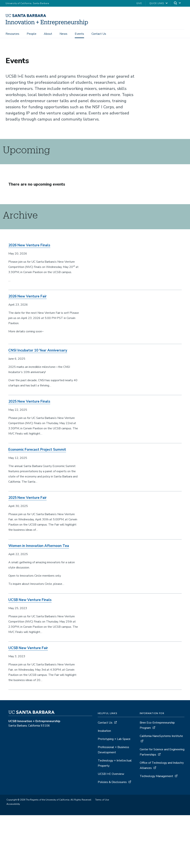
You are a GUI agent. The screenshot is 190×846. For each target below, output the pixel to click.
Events (79, 34)
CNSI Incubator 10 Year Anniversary (37, 350)
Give (139, 3)
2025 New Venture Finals (29, 401)
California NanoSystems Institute (161, 736)
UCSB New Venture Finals (30, 599)
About (48, 34)
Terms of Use (102, 799)
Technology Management (157, 776)
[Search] (177, 3)
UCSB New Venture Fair (28, 648)
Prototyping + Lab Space (114, 739)
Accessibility (13, 804)
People (31, 34)
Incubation (104, 731)
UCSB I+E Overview (111, 774)
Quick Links (156, 3)
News (63, 34)
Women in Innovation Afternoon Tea (38, 545)
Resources (12, 34)
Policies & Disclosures (112, 782)
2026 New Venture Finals (29, 245)
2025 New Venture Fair (27, 497)
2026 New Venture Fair (27, 296)
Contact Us (98, 34)
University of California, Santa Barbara (27, 3)
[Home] (48, 24)
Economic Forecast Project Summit (37, 449)
